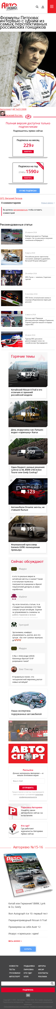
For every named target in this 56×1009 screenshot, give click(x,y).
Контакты (43, 973)
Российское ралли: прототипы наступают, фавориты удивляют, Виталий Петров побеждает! (37, 258)
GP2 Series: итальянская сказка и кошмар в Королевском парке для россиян (38, 300)
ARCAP (41, 969)
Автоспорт (5, 109)
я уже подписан (28, 191)
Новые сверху (47, 203)
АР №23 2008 (19, 109)
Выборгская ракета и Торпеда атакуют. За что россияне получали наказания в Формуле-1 (38, 238)
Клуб (26, 976)
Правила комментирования (41, 1007)
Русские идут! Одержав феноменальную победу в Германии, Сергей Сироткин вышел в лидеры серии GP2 (39, 321)
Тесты (12, 969)
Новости (13, 966)
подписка (28, 990)
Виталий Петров (13, 198)
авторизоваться (20, 210)
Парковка (28, 969)
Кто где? (28, 973)
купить (28, 949)
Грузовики (14, 973)
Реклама (42, 976)
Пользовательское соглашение (16, 1007)
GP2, (2, 198)
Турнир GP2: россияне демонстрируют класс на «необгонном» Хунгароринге (36, 341)
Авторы (42, 966)
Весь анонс (14, 941)
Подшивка (29, 966)
